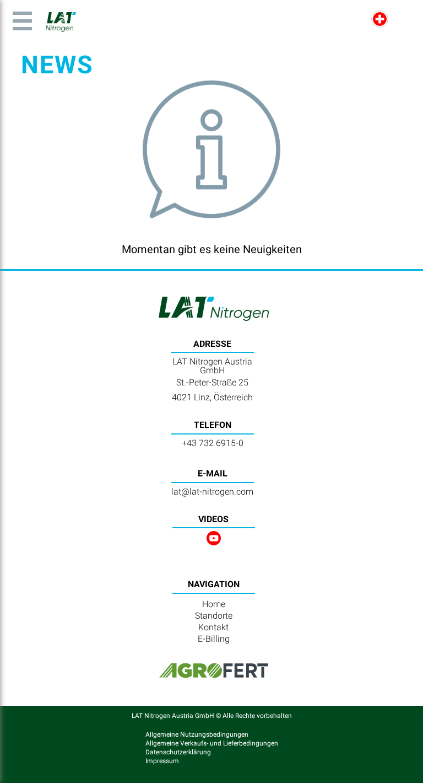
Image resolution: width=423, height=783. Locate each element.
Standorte (213, 615)
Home (213, 604)
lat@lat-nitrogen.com (212, 491)
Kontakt (213, 627)
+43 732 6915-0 (212, 443)
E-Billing (214, 639)
